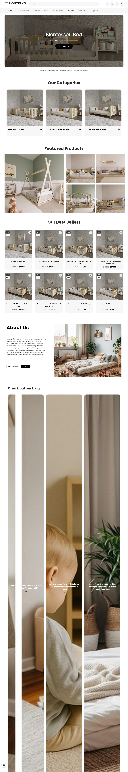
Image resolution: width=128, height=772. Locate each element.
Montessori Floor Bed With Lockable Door (79, 263)
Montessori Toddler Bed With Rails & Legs (18, 305)
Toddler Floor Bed (23, 11)
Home (10, 11)
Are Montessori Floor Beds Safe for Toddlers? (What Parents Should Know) (64, 586)
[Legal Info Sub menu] (102, 10)
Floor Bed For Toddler (109, 304)
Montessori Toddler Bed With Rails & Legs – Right (49, 305)
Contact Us (83, 11)
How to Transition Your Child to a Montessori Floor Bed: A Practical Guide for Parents (102, 586)
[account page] (112, 4)
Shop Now (62, 46)
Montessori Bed (58, 11)
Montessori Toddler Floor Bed (49, 261)
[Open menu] (7, 3)
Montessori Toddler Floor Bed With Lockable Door (109, 263)
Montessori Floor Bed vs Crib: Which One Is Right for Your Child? (26, 586)
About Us (71, 11)
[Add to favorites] (29, 232)
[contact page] (107, 4)
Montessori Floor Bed (41, 11)
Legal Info (95, 11)
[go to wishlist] (121, 4)
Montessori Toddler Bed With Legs (79, 304)
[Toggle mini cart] (117, 3)
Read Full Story (13, 366)
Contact (25, 366)
